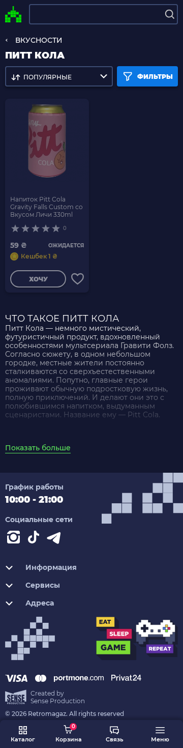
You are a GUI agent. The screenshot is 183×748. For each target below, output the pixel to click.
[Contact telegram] (56, 539)
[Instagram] (15, 539)
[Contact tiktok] (35, 539)
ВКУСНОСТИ (39, 40)
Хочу (38, 279)
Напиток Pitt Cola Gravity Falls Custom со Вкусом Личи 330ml (46, 206)
